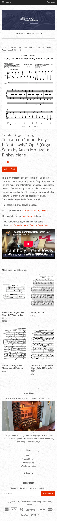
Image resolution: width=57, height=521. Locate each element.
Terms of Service (29, 459)
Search (29, 455)
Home (4, 47)
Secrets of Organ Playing (30, 501)
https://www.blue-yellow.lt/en (35, 210)
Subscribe (48, 493)
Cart (53, 2)
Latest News (28, 393)
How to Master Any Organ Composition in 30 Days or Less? (28, 398)
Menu (8, 2)
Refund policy (28, 462)
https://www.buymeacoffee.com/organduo (28, 225)
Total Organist (28, 215)
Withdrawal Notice (28, 466)
